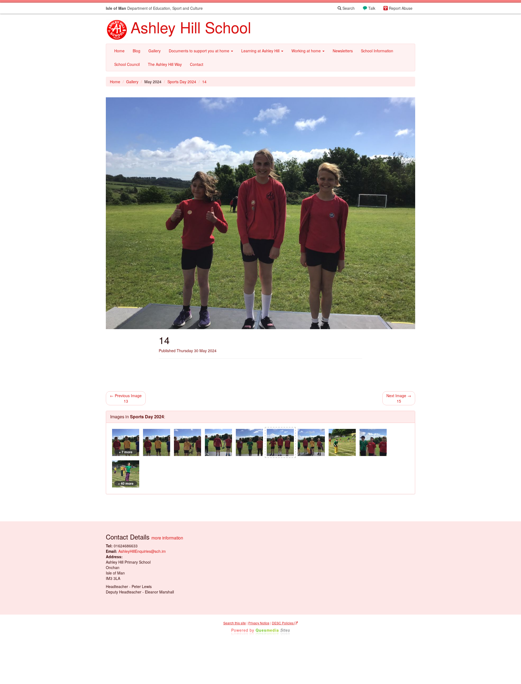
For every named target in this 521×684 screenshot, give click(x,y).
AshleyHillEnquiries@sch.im (142, 551)
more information (167, 538)
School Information (377, 50)
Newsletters (343, 50)
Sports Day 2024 (181, 81)
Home (119, 50)
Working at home (306, 50)
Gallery (154, 50)
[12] (218, 442)
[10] (156, 442)
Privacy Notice (258, 623)
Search (348, 8)
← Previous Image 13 (126, 398)
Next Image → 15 (398, 398)
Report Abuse (400, 8)
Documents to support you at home (199, 50)
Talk (371, 8)
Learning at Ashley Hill (261, 50)
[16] (342, 442)
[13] (249, 442)
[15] (311, 442)
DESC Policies (283, 623)
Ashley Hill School (191, 27)
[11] (187, 442)
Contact (196, 64)
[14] (280, 442)
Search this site (234, 623)
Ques (273, 630)
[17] (373, 442)
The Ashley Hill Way (165, 64)
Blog (136, 50)
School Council (127, 64)
